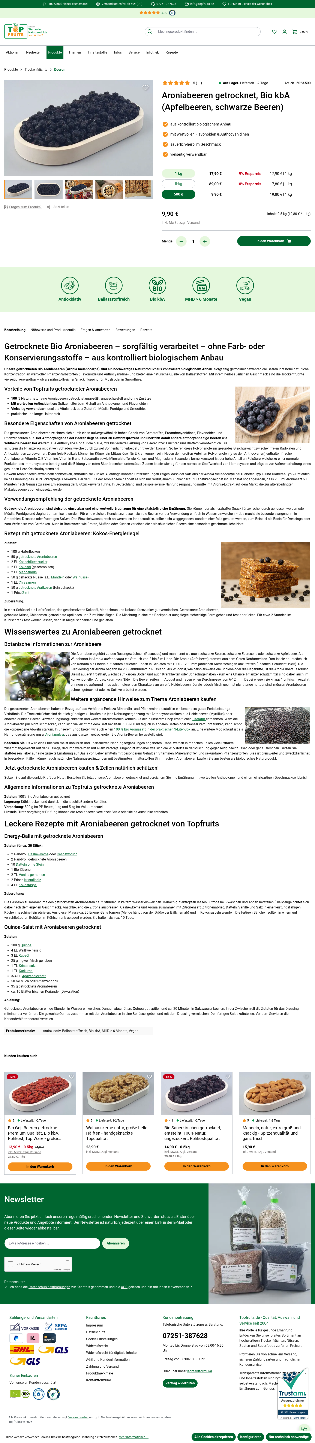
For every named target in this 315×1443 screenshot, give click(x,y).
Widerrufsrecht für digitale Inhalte (111, 1353)
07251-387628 (166, 4)
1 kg (178, 173)
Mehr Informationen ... (133, 1437)
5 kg (185, 184)
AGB (124, 1287)
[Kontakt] (304, 1429)
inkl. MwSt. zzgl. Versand (181, 223)
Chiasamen (27, 582)
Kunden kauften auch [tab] (20, 1056)
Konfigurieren (250, 1437)
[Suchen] (150, 31)
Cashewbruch (67, 854)
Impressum (94, 1325)
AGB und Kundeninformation (108, 1360)
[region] (79, 139)
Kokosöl (25, 567)
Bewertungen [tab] (125, 330)
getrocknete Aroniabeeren (38, 557)
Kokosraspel (28, 885)
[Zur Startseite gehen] (25, 31)
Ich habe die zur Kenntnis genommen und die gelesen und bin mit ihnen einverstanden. (100, 1287)
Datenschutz (95, 1332)
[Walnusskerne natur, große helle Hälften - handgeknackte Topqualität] (118, 1093)
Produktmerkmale (99, 1373)
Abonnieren (116, 1243)
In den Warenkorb (40, 1167)
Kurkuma (26, 971)
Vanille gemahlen (32, 875)
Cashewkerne (38, 854)
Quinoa (26, 945)
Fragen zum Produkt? (25, 207)
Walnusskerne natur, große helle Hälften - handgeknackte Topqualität (116, 1133)
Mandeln (57, 577)
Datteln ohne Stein (30, 864)
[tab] (15, 330)
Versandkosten (78, 1417)
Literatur (199, 719)
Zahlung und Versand (102, 1366)
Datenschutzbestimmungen (49, 1287)
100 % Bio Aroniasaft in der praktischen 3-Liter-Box (152, 729)
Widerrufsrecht (97, 1346)
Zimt (25, 593)
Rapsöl (24, 955)
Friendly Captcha (62, 1269)
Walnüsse (80, 577)
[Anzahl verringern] (181, 241)
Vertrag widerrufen (180, 1383)
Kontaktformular (98, 1380)
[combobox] (208, 31)
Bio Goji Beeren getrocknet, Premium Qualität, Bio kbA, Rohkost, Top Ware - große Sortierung (34, 1133)
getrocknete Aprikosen (35, 588)
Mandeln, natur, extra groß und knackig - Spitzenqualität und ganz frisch (272, 1133)
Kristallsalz (32, 880)
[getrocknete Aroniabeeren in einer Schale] (78, 128)
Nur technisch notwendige (289, 1437)
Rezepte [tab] (146, 330)
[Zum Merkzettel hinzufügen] (145, 87)
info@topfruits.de (202, 4)
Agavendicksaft (34, 976)
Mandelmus (28, 572)
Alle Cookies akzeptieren (213, 1437)
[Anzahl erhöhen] (205, 241)
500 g (178, 194)
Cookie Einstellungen (102, 1339)
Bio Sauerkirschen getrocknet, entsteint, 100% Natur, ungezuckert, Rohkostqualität (192, 1133)
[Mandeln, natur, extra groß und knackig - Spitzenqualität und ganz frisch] (274, 1093)
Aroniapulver (54, 734)
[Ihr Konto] (284, 31)
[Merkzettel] (274, 31)
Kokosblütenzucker (33, 562)
